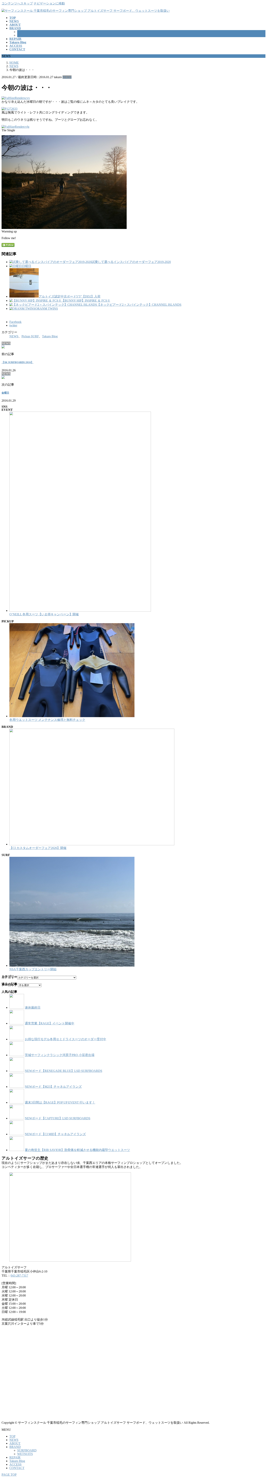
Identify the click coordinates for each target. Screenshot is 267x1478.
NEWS (67, 77)
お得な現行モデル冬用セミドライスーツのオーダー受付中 (65, 1039)
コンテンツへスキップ (17, 3)
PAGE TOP (9, 1474)
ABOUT (15, 1443)
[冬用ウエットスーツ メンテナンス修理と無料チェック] (71, 716)
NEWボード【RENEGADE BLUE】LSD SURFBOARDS (63, 1070)
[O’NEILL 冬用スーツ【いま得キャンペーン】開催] (80, 610)
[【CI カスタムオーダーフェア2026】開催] (91, 844)
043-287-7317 (19, 1275)
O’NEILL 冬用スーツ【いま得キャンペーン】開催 (44, 614)
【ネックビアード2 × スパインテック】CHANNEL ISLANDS (139, 304)
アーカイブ (9, 985)
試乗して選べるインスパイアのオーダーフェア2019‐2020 (131, 262)
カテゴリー (9, 977)
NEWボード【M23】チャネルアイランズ (53, 1086)
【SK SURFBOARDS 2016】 (17, 362)
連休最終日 (32, 1007)
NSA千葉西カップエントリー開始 (32, 969)
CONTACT (16, 1468)
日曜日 (26, 266)
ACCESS (15, 1464)
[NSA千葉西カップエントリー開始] (71, 965)
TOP (12, 1436)
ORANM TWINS (46, 308)
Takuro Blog (50, 336)
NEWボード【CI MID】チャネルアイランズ (55, 1134)
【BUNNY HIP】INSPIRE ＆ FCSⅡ (85, 300)
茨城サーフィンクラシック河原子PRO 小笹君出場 (59, 1055)
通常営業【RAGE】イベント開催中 (49, 1023)
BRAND (15, 1447)
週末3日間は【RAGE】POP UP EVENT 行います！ (60, 1102)
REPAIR (15, 1457)
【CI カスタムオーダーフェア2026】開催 (37, 848)
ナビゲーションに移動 (49, 3)
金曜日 (5, 392)
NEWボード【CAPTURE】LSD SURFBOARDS (57, 1118)
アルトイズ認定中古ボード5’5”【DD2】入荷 (69, 296)
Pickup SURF (30, 336)
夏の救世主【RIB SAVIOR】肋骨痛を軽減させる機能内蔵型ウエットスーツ (77, 1150)
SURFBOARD (27, 31)
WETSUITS (25, 35)
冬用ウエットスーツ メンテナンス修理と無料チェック (47, 719)
